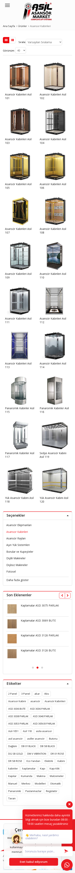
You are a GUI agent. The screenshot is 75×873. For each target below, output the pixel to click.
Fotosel (11, 571)
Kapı (42, 768)
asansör (35, 701)
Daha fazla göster (17, 580)
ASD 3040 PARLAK (43, 716)
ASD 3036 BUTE (17, 708)
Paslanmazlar (33, 791)
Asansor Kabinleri (17, 532)
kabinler (13, 768)
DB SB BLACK (47, 746)
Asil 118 (27, 731)
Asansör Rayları (16, 538)
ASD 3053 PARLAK (18, 723)
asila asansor (44, 731)
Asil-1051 (13, 731)
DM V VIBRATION (36, 753)
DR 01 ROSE (57, 753)
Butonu (53, 738)
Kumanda (26, 776)
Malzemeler (57, 776)
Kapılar (12, 776)
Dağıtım (12, 746)
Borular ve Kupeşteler (19, 551)
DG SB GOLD (15, 753)
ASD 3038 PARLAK (18, 716)
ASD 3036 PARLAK (40, 708)
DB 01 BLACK (28, 746)
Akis (46, 693)
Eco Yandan (33, 761)
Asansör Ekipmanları (19, 525)
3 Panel (25, 693)
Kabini (61, 761)
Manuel (12, 783)
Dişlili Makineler (16, 558)
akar (37, 693)
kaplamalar (29, 768)
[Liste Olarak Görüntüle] (12, 40)
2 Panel (12, 693)
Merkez (26, 783)
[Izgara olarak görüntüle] (6, 40)
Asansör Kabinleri (55, 701)
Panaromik (14, 791)
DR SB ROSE (15, 761)
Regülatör (51, 791)
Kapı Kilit (54, 768)
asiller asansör (36, 738)
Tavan (12, 798)
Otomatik (55, 783)
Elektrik (49, 761)
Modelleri (40, 783)
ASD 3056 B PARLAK (44, 723)
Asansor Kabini (17, 701)
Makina (41, 776)
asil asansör (15, 738)
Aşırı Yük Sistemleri (18, 545)
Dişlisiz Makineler (17, 565)
